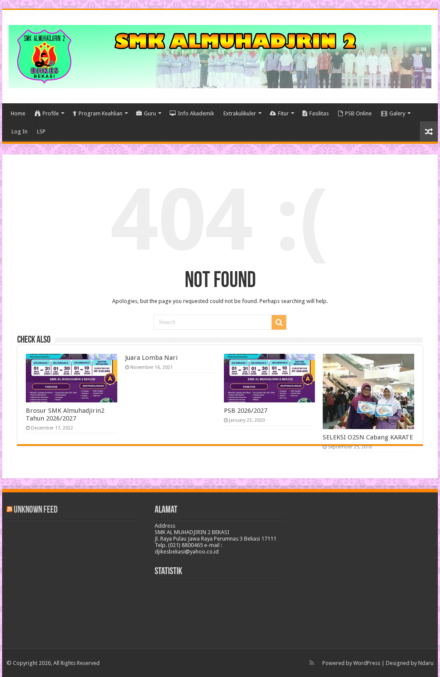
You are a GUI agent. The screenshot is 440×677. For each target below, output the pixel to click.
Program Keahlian (100, 113)
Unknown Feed (36, 510)
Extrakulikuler (239, 113)
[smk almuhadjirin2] (220, 55)
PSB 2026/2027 (245, 410)
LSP (41, 131)
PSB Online (358, 113)
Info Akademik (196, 113)
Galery (397, 113)
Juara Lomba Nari (151, 358)
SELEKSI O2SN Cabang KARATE (368, 437)
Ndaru (426, 663)
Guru (150, 113)
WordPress (366, 663)
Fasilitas (319, 113)
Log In (20, 131)
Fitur (283, 113)
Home (18, 113)
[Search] (279, 322)
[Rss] (312, 663)
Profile (51, 113)
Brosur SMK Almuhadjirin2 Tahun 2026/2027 (65, 414)
